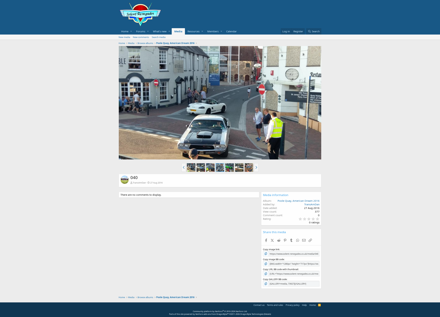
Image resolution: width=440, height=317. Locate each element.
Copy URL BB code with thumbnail (280, 269)
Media (178, 31)
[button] (131, 31)
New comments (141, 37)
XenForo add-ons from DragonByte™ (212, 314)
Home (124, 31)
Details (267, 314)
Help (304, 305)
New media (124, 37)
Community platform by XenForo (220, 311)
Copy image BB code (273, 259)
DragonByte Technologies (251, 314)
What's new (160, 31)
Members (213, 31)
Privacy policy (293, 305)
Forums (140, 31)
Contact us (259, 305)
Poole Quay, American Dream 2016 (299, 200)
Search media (159, 37)
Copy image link (271, 249)
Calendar (231, 31)
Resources (194, 31)
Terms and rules (275, 305)
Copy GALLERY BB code (275, 279)
